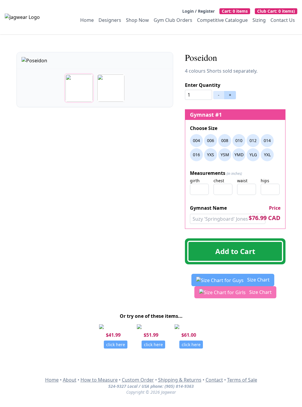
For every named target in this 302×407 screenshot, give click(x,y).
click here (115, 344)
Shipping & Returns (179, 380)
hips (265, 180)
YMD (239, 154)
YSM (225, 154)
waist (242, 180)
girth (195, 180)
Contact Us (282, 20)
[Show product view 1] (79, 88)
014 (267, 140)
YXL (267, 154)
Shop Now (137, 20)
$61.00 (188, 335)
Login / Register (198, 11)
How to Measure (99, 380)
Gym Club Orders (173, 20)
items (235, 11)
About (69, 380)
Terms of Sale (242, 380)
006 (210, 140)
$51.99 (151, 335)
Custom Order (138, 380)
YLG (253, 154)
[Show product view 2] (111, 88)
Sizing (259, 20)
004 (196, 140)
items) (276, 11)
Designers (110, 20)
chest (219, 180)
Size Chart (258, 279)
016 (196, 154)
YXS (210, 154)
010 (238, 140)
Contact (214, 380)
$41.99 (113, 335)
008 (224, 140)
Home (87, 20)
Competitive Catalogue (222, 20)
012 (253, 140)
